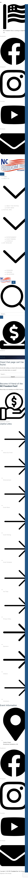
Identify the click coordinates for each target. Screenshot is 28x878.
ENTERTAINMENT (11, 237)
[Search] (1, 317)
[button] (14, 311)
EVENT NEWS (10, 208)
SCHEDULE (9, 241)
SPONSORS (9, 270)
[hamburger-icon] (2, 174)
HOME (5, 176)
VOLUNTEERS (10, 274)
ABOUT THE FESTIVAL (12, 206)
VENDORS (9, 272)
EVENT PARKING (11, 239)
